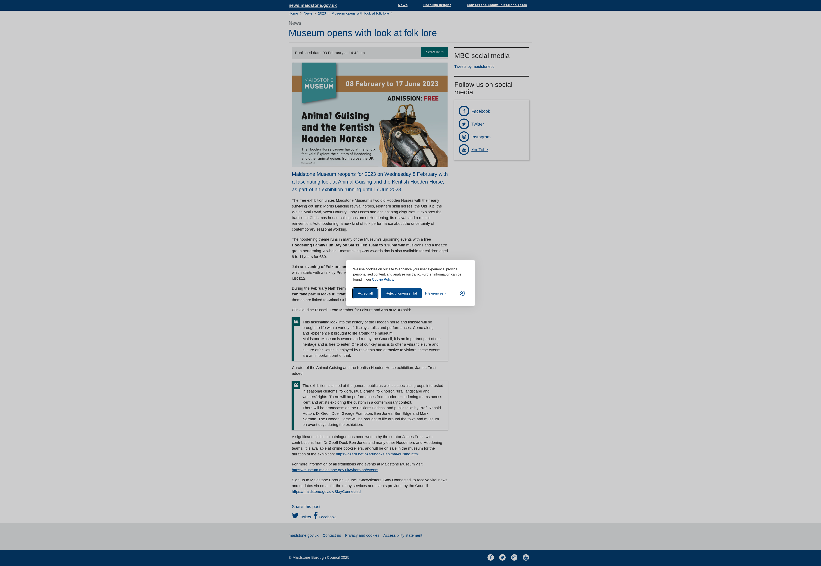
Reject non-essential (401, 293)
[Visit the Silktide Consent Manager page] (463, 293)
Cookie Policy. (383, 279)
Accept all (365, 293)
